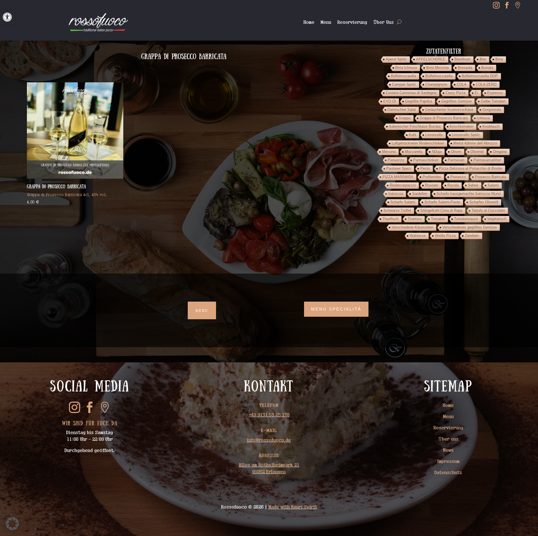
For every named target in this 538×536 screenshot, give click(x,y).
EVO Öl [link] (389, 101)
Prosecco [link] (458, 177)
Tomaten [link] (438, 219)
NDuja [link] (437, 152)
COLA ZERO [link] (486, 84)
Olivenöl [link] (477, 152)
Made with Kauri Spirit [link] (292, 507)
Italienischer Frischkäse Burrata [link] (414, 126)
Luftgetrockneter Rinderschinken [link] (418, 143)
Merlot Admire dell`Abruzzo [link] (475, 143)
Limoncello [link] (434, 135)
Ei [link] (476, 93)
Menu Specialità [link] (336, 309)
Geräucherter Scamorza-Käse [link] (449, 110)
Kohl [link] (412, 135)
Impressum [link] (448, 461)
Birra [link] (499, 59)
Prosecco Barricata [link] (490, 177)
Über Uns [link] (383, 22)
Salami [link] (493, 185)
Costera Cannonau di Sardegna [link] (411, 93)
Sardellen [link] (419, 194)
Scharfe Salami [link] (402, 202)
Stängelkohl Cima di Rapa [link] (441, 210)
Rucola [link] (453, 185)
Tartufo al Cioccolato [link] (488, 210)
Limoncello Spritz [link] (466, 135)
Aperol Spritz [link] (396, 59)
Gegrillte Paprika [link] (418, 101)
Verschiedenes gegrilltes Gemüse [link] (469, 227)
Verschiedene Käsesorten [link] (412, 227)
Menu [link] (326, 22)
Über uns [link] (448, 439)
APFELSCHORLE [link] (430, 59)
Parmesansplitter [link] (487, 160)
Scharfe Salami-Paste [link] (442, 202)
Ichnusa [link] (483, 118)
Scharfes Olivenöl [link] (483, 202)
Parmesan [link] (456, 160)
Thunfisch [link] (390, 219)
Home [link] (308, 22)
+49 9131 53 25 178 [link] (269, 415)
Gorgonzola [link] (492, 110)
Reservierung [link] (352, 22)
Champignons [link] (436, 84)
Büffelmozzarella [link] (439, 76)
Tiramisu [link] (415, 219)
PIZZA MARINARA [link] (397, 177)
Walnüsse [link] (418, 236)
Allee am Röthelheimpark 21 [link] (269, 465)
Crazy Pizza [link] (455, 93)
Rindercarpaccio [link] (403, 185)
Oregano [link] (500, 152)
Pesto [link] (425, 168)
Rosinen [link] (431, 185)
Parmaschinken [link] (426, 160)
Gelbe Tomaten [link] (493, 101)
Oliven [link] (456, 152)
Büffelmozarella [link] (403, 76)
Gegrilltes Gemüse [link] (456, 101)
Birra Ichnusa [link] (406, 68)
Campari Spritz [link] (404, 84)
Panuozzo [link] (396, 160)
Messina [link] (389, 152)
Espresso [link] (495, 93)
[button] (12, 523)
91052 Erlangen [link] (269, 471)
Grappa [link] (405, 118)
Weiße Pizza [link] (445, 236)
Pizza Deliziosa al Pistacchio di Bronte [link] (470, 168)
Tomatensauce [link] (466, 219)
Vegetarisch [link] (496, 219)
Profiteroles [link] (432, 177)
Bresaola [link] (465, 68)
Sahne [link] (473, 185)
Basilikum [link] (462, 59)
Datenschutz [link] (448, 472)
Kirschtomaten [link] (461, 126)
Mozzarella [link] (414, 152)
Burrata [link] (487, 68)
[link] (7, 17)
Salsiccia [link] (395, 194)
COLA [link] (462, 84)
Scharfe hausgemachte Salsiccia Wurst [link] (469, 194)
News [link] (448, 450)
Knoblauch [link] (491, 126)
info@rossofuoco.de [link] (269, 440)
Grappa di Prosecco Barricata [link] (444, 118)
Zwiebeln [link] (472, 236)
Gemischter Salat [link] (402, 110)
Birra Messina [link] (437, 68)
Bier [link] (483, 59)
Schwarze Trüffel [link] (397, 210)
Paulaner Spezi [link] (398, 168)
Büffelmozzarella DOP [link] (480, 76)
